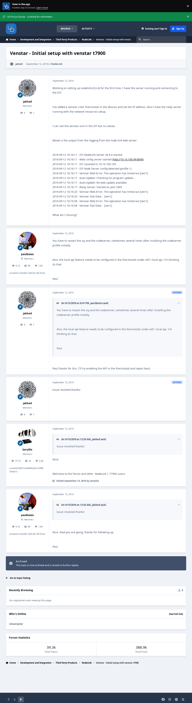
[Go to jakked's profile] (12, 64)
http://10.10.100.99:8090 (128, 159)
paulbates (27, 254)
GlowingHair (16, 623)
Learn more (6, 6)
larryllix (27, 449)
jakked (19, 64)
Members (29, 258)
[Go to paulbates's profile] (27, 241)
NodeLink (56, 64)
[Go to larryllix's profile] (27, 436)
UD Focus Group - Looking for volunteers (29, 16)
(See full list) (176, 614)
